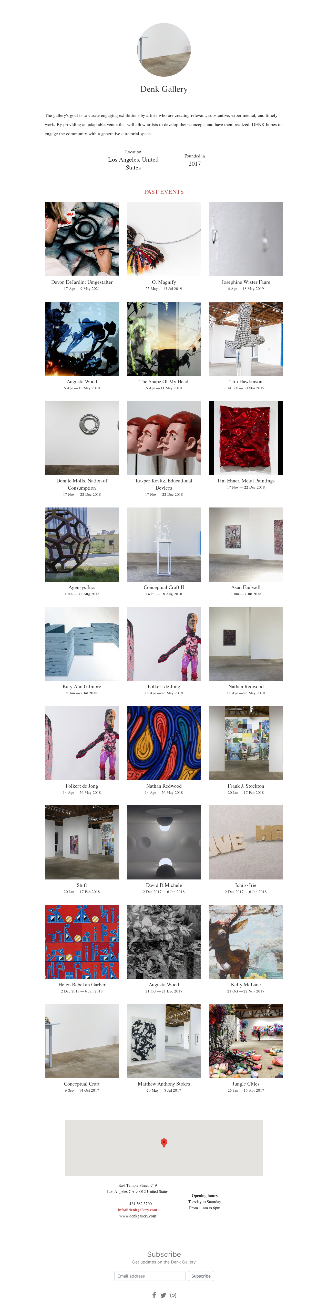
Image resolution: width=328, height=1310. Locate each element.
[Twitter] (163, 1295)
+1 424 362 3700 (138, 1203)
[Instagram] (173, 1295)
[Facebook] (154, 1295)
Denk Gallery (164, 88)
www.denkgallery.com (137, 1215)
